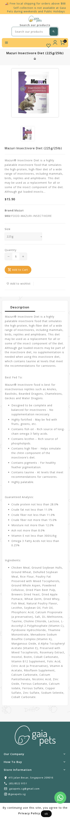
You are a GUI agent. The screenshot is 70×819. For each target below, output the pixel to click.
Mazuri (19, 210)
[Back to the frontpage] (35, 58)
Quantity (10, 250)
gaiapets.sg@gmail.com (24, 788)
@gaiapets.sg (17, 794)
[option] (28, 133)
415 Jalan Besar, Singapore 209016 (30, 777)
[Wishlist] (48, 44)
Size (7, 229)
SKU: (8, 216)
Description (19, 307)
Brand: (9, 210)
